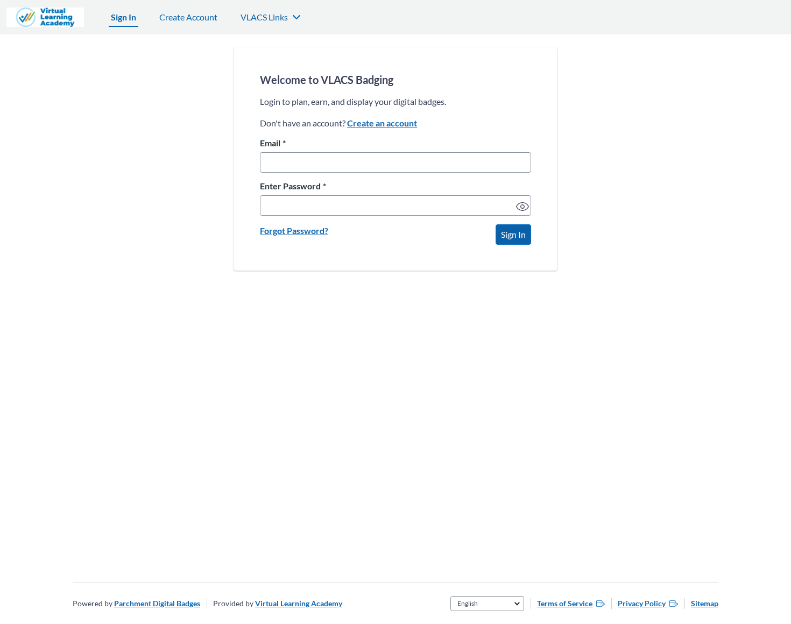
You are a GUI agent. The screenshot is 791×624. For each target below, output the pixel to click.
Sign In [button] (513, 234)
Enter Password (293, 186)
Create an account (382, 123)
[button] (521, 205)
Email (273, 143)
